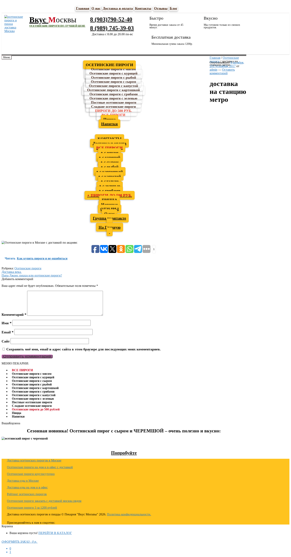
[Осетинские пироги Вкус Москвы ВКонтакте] (88, 522)
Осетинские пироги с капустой (33, 395)
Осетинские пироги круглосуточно (31, 474)
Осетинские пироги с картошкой (35, 388)
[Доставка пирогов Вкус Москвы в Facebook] (107, 522)
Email (7, 332)
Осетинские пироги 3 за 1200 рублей (32, 507)
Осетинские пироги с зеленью (33, 398)
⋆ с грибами (109, 190)
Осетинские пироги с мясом (31, 373)
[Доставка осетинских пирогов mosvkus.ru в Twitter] (97, 522)
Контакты (143, 8)
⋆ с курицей (109, 157)
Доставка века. (12, 272)
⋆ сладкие (110, 181)
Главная (82, 8)
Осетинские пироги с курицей (33, 377)
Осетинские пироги (27, 268)
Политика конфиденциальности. (129, 514)
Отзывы (160, 8)
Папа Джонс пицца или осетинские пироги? (32, 275)
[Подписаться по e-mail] (78, 522)
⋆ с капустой (109, 176)
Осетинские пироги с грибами (33, 391)
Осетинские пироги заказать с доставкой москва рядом (44, 501)
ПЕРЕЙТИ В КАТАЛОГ (55, 533)
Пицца (16, 413)
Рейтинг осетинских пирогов (27, 494)
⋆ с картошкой (109, 171)
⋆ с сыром (109, 162)
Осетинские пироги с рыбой (32, 384)
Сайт (6, 341)
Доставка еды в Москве (23, 480)
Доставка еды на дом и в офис (27, 487)
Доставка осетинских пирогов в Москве (34, 460)
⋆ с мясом (109, 152)
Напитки (109, 124)
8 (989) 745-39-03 (112, 28)
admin (213, 69)
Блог (173, 8)
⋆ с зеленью (109, 186)
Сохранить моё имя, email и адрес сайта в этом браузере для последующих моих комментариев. (83, 349)
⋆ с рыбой (110, 167)
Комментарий (14, 315)
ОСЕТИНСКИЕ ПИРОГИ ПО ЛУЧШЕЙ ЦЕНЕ (57, 25)
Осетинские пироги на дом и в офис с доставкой (40, 467)
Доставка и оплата (118, 8)
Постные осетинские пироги (32, 402)
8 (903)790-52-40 (111, 19)
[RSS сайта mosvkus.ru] (69, 522)
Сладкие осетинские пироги (32, 405)
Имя (6, 323)
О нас (96, 8)
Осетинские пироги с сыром (32, 380)
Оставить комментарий (222, 71)
